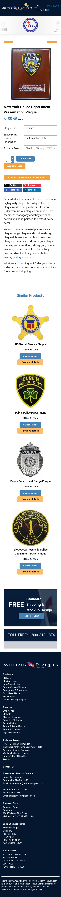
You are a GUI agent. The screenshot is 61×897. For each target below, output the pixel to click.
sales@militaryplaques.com (22, 796)
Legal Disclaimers (11, 732)
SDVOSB (7, 714)
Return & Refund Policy (14, 726)
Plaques (7, 678)
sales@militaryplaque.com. (20, 257)
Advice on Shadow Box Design (17, 750)
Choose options (30, 356)
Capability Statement (13, 720)
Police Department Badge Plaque (30, 481)
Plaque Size (10, 128)
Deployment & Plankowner (15, 690)
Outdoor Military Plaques (14, 699)
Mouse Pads (9, 696)
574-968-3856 (21, 780)
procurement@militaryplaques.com (26, 783)
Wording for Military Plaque (15, 753)
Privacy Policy (9, 723)
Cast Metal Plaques (12, 693)
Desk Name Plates (11, 684)
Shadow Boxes (10, 681)
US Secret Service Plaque (30, 344)
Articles (6, 759)
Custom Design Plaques (14, 687)
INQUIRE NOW (31, 616)
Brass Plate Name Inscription (10, 138)
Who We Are (8, 711)
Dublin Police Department (30, 412)
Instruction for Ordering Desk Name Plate (22, 747)
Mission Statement (12, 717)
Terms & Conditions (12, 729)
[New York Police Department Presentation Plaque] (30, 73)
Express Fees (12, 148)
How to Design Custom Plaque (17, 744)
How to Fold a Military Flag (15, 756)
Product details (30, 362)
